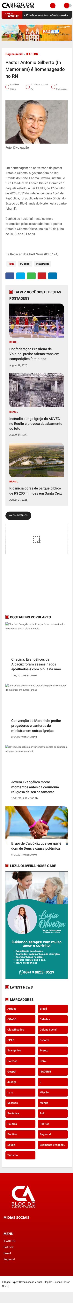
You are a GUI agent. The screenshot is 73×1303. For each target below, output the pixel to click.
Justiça (12, 1081)
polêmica (13, 1113)
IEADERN (32, 54)
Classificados (15, 1029)
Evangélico (14, 1050)
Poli (42, 1113)
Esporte (44, 1040)
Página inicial (14, 54)
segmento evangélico (53, 1144)
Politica (12, 1123)
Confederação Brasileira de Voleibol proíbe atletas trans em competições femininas (34, 354)
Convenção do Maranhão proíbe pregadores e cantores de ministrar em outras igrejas (36, 725)
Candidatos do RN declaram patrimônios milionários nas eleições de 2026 (36, 15)
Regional (45, 1134)
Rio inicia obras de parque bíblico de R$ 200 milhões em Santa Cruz (35, 490)
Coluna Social (48, 1029)
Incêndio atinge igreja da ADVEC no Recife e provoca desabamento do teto (35, 423)
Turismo (12, 1155)
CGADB (11, 1019)
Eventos (12, 1061)
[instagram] (15, 1225)
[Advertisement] (29, 584)
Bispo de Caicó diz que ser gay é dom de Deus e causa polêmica (36, 845)
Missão (44, 1092)
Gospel (26, 263)
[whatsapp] (31, 275)
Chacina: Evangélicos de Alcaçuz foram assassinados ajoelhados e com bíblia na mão (36, 664)
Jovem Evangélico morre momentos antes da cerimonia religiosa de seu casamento (35, 787)
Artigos (11, 1008)
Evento (44, 1050)
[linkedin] (52, 275)
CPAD (10, 1040)
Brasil (13, 342)
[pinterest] (42, 275)
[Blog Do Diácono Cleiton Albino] (18, 9)
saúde (11, 1144)
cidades (45, 1019)
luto (10, 1092)
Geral (43, 1061)
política (44, 1123)
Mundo (44, 1102)
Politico (12, 1134)
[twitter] (20, 275)
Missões (12, 1102)
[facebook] (9, 275)
